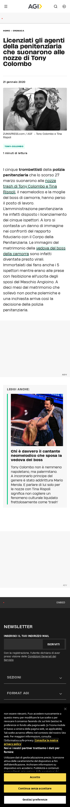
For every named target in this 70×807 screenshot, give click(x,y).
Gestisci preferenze (35, 799)
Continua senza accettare (35, 788)
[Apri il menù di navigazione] (6, 6)
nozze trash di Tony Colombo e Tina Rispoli (30, 186)
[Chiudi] (65, 709)
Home (6, 30)
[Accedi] (64, 6)
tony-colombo (14, 146)
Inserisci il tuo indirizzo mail (26, 636)
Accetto (35, 777)
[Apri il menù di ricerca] (56, 6)
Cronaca (18, 30)
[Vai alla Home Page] (35, 6)
